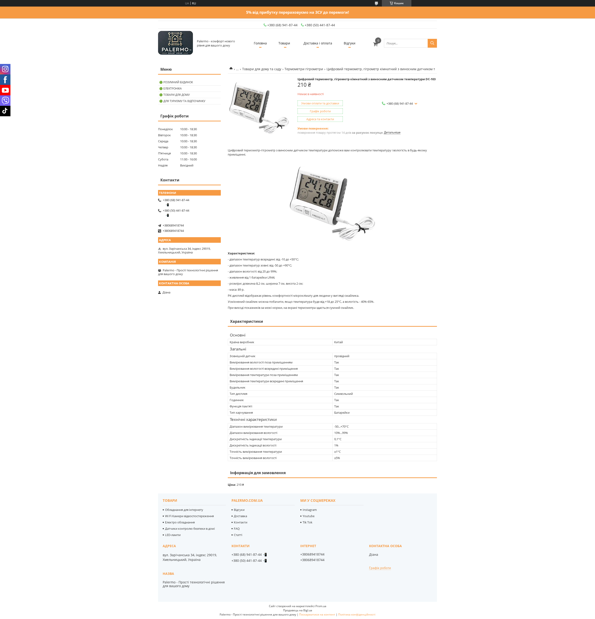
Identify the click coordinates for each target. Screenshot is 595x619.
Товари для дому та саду (261, 69)
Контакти (240, 522)
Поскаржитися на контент (317, 614)
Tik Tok (307, 522)
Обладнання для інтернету (184, 510)
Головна (260, 43)
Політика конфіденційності (356, 614)
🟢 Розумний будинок (176, 82)
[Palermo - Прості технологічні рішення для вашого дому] (175, 43)
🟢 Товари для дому (174, 95)
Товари (284, 43)
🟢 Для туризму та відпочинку (182, 101)
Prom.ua (320, 606)
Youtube (308, 516)
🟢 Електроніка (170, 88)
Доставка (240, 516)
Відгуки (349, 43)
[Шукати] (432, 43)
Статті (238, 535)
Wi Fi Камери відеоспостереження (189, 516)
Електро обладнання (180, 522)
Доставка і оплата (318, 43)
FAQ (237, 528)
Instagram (310, 510)
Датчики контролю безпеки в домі (190, 528)
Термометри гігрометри (303, 69)
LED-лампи (173, 535)
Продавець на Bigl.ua (297, 610)
